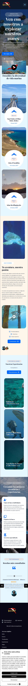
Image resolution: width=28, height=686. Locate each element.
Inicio (3, 634)
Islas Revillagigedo (14, 205)
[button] (24, 4)
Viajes (3, 644)
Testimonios (5, 639)
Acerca (3, 636)
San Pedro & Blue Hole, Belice (14, 120)
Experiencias (5, 642)
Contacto (4, 647)
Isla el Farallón (14, 163)
